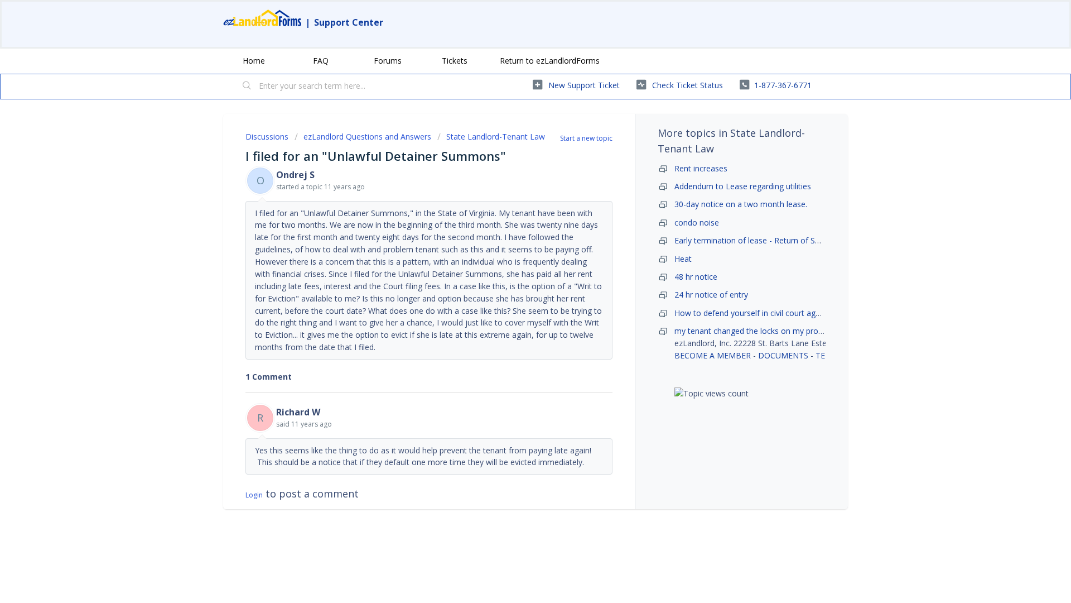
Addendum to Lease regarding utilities (742, 186)
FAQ (321, 60)
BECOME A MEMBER (712, 355)
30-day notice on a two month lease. (740, 204)
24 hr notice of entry (711, 294)
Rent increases (700, 168)
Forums (388, 60)
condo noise (696, 222)
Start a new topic (586, 138)
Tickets (454, 60)
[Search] (247, 86)
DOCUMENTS (783, 355)
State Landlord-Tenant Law (495, 136)
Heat (683, 258)
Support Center (348, 22)
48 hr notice (695, 276)
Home (254, 60)
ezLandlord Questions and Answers (367, 136)
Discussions (266, 136)
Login (254, 495)
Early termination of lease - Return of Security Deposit (772, 240)
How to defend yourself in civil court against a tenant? (773, 313)
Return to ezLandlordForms (550, 60)
